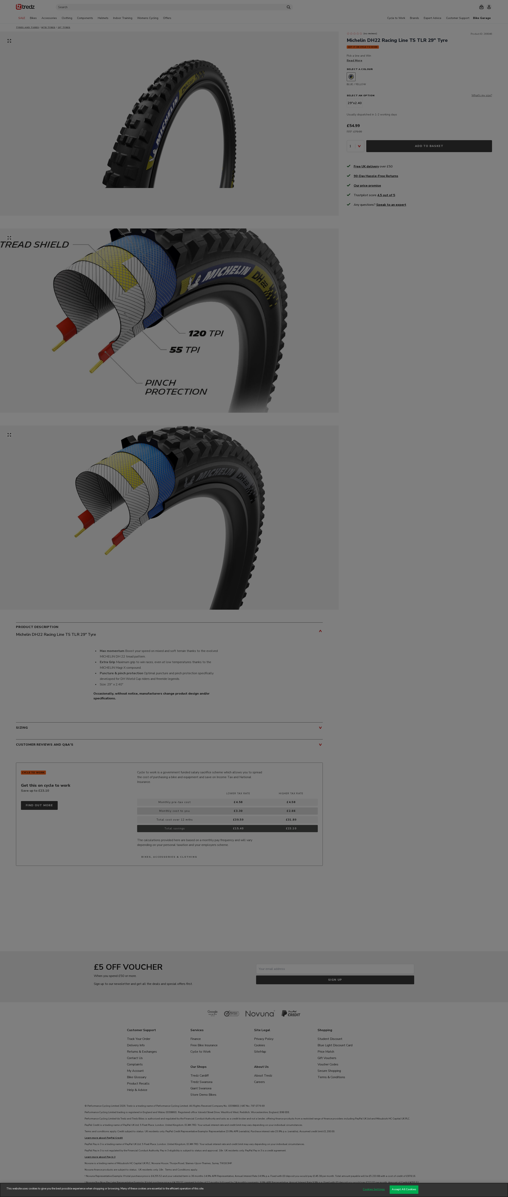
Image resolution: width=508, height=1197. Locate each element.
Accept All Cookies (404, 1189)
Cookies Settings (374, 1189)
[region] (254, 1190)
